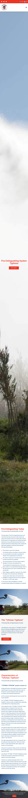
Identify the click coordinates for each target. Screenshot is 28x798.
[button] (26, 7)
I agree (14, 796)
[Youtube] (4, 2)
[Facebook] (2, 2)
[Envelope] (6, 2)
